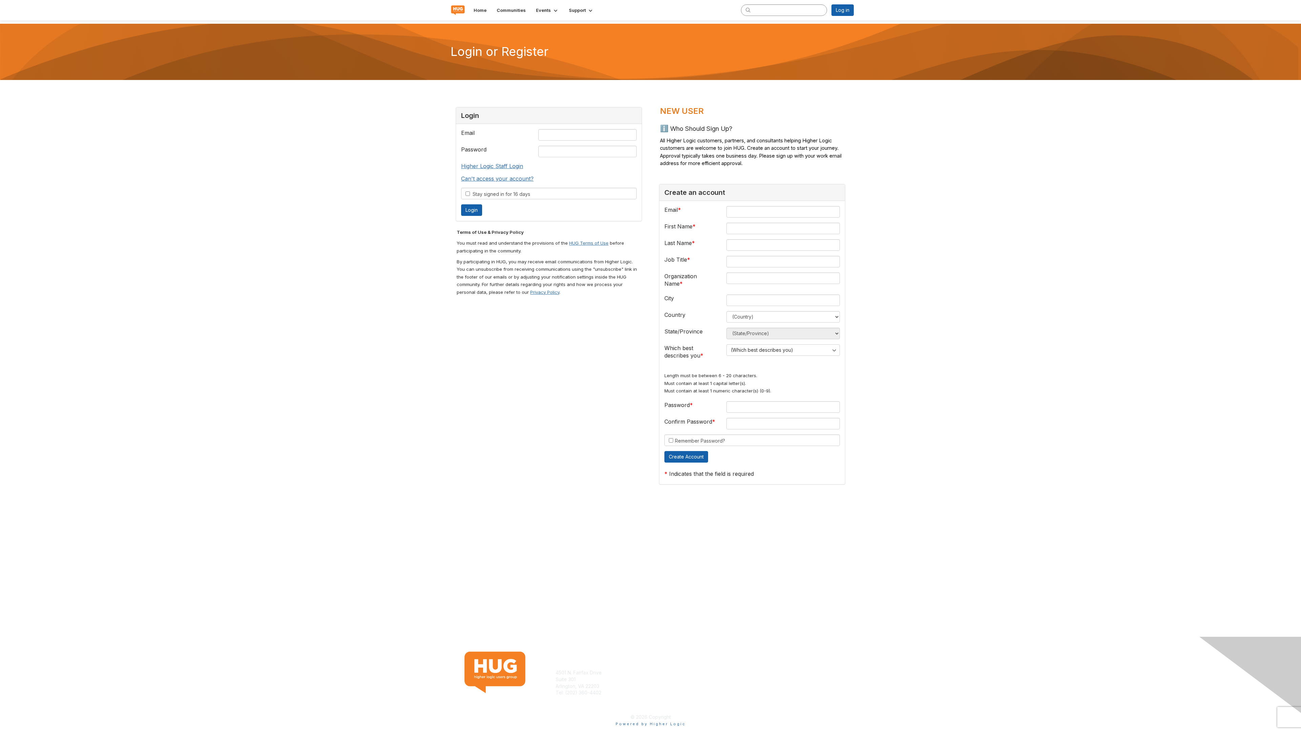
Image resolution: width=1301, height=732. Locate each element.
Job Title (675, 259)
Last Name (678, 243)
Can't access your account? (497, 178)
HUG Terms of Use (588, 243)
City (669, 298)
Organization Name (680, 280)
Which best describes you (682, 352)
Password (474, 149)
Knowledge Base (672, 672)
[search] (748, 9)
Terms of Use (766, 672)
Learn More (666, 679)
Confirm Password (688, 421)
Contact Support (574, 699)
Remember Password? (700, 441)
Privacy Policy (544, 292)
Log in (842, 10)
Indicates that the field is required (711, 473)
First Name (678, 226)
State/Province (683, 331)
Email (468, 132)
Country (674, 314)
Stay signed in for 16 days (500, 194)
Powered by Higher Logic (651, 723)
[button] (547, 10)
